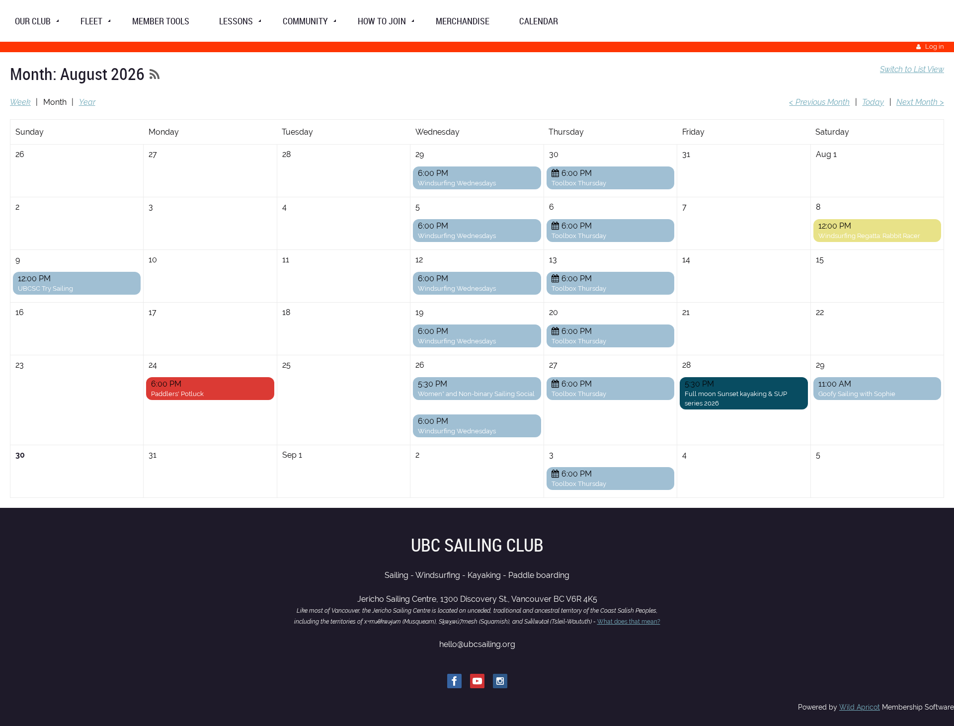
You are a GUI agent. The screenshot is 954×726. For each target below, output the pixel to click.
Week (20, 102)
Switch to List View (912, 69)
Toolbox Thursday (579, 183)
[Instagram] (500, 681)
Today (873, 102)
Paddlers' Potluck (177, 394)
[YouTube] (477, 681)
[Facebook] (454, 681)
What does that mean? (628, 621)
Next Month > (920, 102)
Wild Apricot (859, 707)
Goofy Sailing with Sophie (856, 394)
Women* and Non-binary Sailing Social (476, 394)
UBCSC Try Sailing (45, 288)
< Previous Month (819, 102)
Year (87, 102)
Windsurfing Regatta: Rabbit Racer (869, 236)
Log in (934, 46)
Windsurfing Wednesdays (457, 183)
